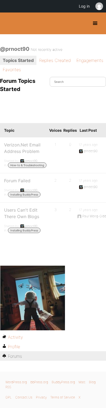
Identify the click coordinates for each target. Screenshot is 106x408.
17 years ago (88, 145)
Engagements (89, 60)
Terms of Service (62, 397)
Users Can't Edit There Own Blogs (21, 213)
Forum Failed (17, 180)
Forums (15, 356)
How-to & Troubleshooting (27, 165)
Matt (82, 382)
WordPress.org (16, 382)
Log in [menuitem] (84, 6)
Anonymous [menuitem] (99, 6)
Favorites (12, 69)
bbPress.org (39, 382)
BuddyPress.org (9, 23)
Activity (15, 337)
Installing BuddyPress (24, 194)
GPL (8, 397)
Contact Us (23, 397)
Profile (14, 346)
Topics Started (18, 60)
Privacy (41, 397)
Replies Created (55, 60)
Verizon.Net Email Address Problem (22, 148)
